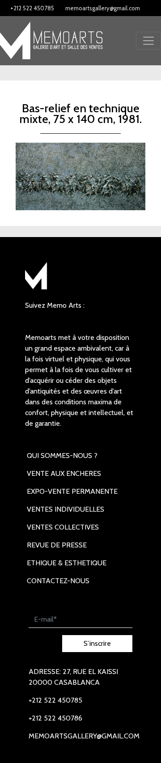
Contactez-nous (58, 580)
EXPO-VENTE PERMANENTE (72, 491)
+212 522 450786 (55, 718)
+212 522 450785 (32, 8)
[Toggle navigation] (148, 41)
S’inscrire (97, 643)
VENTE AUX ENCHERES (64, 473)
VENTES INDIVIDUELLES (65, 509)
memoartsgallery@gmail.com (102, 8)
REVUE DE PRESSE (57, 545)
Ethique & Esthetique (66, 563)
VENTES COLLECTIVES (63, 527)
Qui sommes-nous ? (62, 455)
